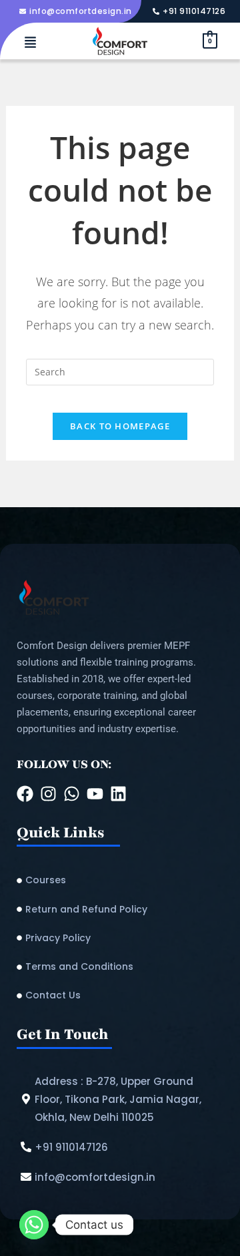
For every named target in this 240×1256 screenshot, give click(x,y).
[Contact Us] (120, 995)
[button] (30, 43)
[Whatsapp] (34, 1224)
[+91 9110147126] (191, 11)
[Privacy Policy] (120, 938)
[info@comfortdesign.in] (77, 11)
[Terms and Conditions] (120, 966)
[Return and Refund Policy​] (120, 909)
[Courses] (120, 880)
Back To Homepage (120, 426)
